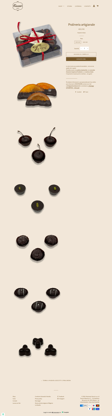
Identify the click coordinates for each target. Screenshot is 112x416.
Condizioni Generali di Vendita (43, 396)
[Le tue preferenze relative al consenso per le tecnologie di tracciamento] (3, 414)
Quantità (76, 48)
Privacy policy (38, 398)
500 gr (85, 42)
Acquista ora (81, 59)
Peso (81, 38)
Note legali (38, 401)
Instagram (61, 398)
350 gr (78, 42)
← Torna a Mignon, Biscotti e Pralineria (56, 380)
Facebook (61, 396)
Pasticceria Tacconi (90, 396)
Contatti (87, 6)
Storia (69, 6)
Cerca (14, 398)
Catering (78, 6)
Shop (61, 6)
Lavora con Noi (16, 403)
